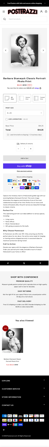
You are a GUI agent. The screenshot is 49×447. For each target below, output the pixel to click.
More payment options (24, 171)
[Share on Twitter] (24, 263)
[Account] (41, 11)
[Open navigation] (4, 11)
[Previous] (4, 3)
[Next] (45, 3)
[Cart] (46, 11)
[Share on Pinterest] (40, 263)
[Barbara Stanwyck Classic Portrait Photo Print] (12, 340)
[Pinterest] (3, 430)
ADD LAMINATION (18, 119)
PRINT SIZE (10, 108)
